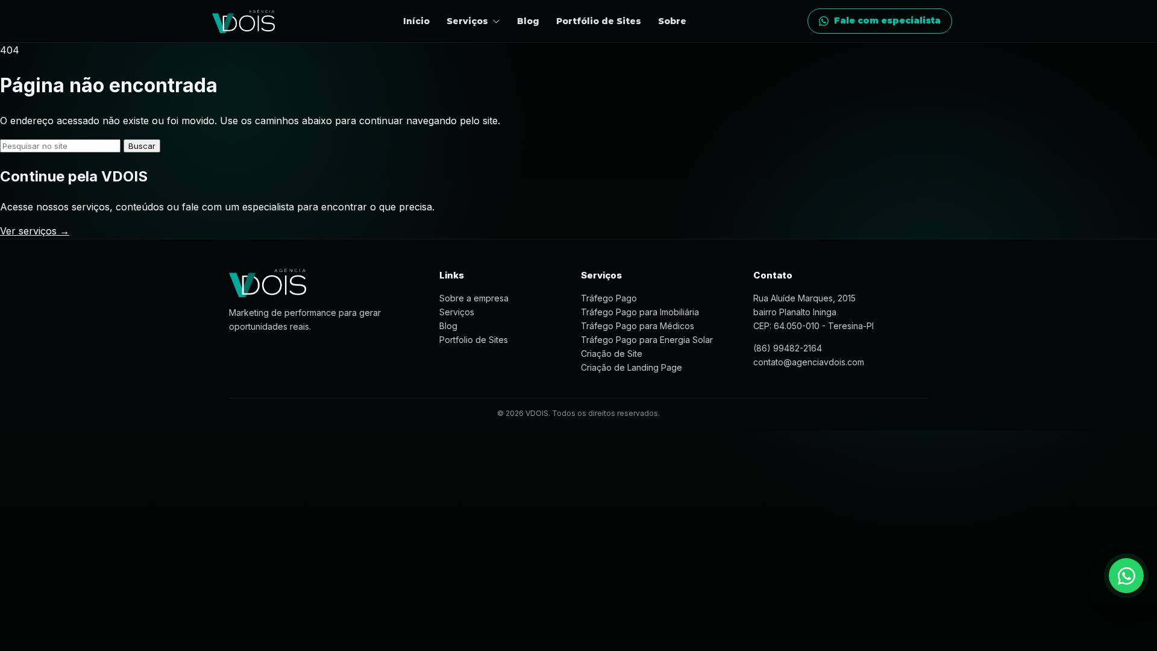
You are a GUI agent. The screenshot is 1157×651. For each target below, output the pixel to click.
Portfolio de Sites (473, 340)
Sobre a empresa (474, 298)
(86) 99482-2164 (787, 348)
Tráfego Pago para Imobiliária (640, 312)
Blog (528, 21)
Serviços (456, 312)
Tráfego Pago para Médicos (637, 326)
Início (416, 21)
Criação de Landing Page (631, 367)
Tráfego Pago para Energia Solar (647, 340)
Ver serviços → (34, 231)
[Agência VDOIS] (243, 21)
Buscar (141, 146)
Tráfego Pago (609, 298)
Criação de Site (611, 353)
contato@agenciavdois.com (808, 362)
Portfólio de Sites (598, 21)
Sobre (672, 21)
